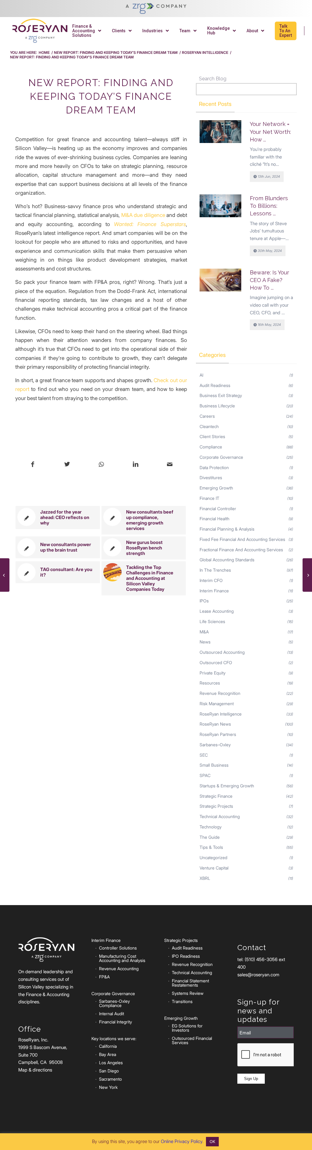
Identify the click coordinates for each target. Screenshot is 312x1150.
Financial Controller (218, 508)
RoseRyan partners (218, 734)
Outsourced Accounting (222, 652)
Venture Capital (214, 867)
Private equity (212, 672)
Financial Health (214, 518)
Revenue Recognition (220, 693)
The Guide (210, 837)
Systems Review (188, 993)
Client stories (212, 436)
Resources (210, 682)
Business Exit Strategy (221, 395)
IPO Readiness (186, 956)
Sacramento (110, 1079)
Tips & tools (211, 847)
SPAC (205, 775)
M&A (204, 631)
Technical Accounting (192, 972)
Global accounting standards (227, 559)
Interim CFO (211, 580)
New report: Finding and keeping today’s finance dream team (101, 96)
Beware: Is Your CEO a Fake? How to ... (269, 280)
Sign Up (251, 1078)
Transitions (182, 1001)
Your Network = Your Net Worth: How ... (270, 131)
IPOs (204, 600)
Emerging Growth (216, 487)
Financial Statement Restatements (190, 983)
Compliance (211, 446)
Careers (207, 416)
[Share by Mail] (169, 464)
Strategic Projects (216, 806)
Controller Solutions (118, 947)
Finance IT (209, 498)
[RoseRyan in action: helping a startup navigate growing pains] (4, 575)
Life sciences (212, 621)
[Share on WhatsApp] (101, 464)
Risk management (217, 703)
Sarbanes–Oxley (215, 744)
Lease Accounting (217, 611)
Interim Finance (214, 590)
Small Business (214, 765)
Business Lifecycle (217, 405)
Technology (211, 826)
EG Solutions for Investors (187, 1028)
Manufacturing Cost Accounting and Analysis (122, 958)
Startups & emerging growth (227, 785)
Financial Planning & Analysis (227, 528)
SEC (204, 755)
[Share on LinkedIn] (135, 464)
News (205, 641)
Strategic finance (216, 796)
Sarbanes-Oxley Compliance (114, 1003)
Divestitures (211, 477)
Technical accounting (220, 816)
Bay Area (107, 1054)
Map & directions (35, 1070)
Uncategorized (213, 857)
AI (201, 375)
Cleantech (209, 426)
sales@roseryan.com (258, 975)
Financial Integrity (115, 1021)
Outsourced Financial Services (192, 1040)
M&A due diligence (143, 215)
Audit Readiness (215, 385)
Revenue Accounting (119, 968)
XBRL (205, 878)
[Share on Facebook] (33, 464)
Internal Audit (111, 1013)
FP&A (104, 976)
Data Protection (214, 467)
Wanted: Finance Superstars (150, 224)
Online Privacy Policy (181, 1141)
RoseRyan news (215, 724)
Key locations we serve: (113, 1038)
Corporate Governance (221, 457)
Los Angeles (111, 1062)
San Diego (109, 1070)
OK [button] (212, 1141)
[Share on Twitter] (67, 464)
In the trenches (215, 570)
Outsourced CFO (216, 662)
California (108, 1046)
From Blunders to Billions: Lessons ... (269, 206)
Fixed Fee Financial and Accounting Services (242, 539)
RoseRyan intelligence (221, 713)
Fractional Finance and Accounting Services (241, 549)
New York (108, 1087)
